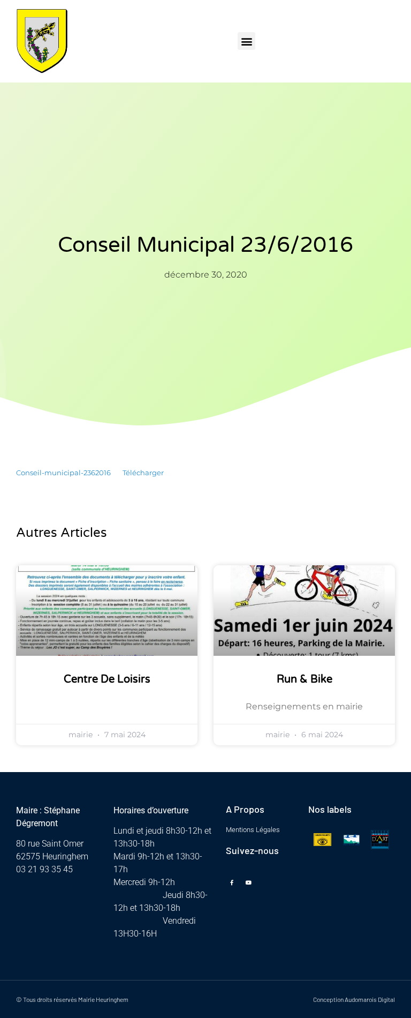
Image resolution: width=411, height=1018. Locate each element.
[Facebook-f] (232, 882)
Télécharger (143, 473)
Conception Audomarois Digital (354, 999)
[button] (246, 41)
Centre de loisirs (107, 679)
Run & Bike (304, 679)
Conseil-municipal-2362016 (63, 473)
